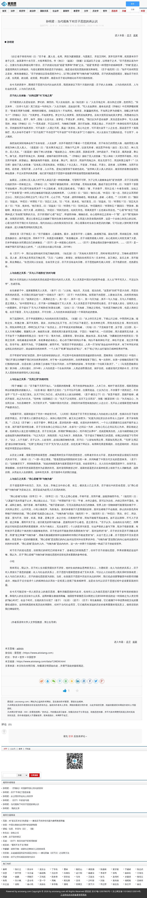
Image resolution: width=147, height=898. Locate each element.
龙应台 (42, 869)
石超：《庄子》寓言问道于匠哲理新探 (20, 840)
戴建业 (91, 873)
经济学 (22, 10)
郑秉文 (79, 884)
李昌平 (103, 873)
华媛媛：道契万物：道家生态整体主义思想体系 (24, 848)
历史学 (96, 10)
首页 (4, 10)
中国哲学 (31, 657)
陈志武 (140, 869)
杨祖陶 (42, 873)
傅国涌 (91, 869)
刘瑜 (102, 880)
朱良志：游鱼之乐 (11, 832)
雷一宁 (42, 880)
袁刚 (17, 884)
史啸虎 (128, 876)
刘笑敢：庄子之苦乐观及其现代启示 (19, 857)
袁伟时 (116, 876)
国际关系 (44, 10)
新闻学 (66, 10)
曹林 (66, 869)
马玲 (78, 876)
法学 (13, 10)
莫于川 (91, 884)
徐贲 (5, 873)
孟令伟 (30, 880)
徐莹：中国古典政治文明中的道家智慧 (20, 824)
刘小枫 (18, 880)
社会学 (56, 10)
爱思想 (9, 4)
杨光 (139, 884)
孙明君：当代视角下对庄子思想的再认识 (21, 804)
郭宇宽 (18, 873)
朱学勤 (55, 884)
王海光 (140, 873)
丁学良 (55, 869)
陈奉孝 (55, 876)
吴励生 (42, 884)
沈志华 (55, 873)
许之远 (6, 884)
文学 (86, 10)
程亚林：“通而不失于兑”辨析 (15, 844)
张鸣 (115, 873)
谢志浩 (116, 884)
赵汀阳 (79, 873)
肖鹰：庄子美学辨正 (12, 836)
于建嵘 (128, 869)
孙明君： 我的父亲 (11, 808)
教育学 (77, 10)
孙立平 (128, 884)
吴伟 (78, 880)
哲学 (105, 10)
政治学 (33, 10)
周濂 (5, 876)
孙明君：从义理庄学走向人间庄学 (18, 796)
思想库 (115, 10)
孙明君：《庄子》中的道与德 (16, 800)
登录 (70, 736)
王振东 (91, 876)
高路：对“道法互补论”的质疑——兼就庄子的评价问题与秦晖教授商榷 (34, 820)
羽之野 (103, 884)
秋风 (5, 880)
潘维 (66, 884)
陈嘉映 (103, 869)
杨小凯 (30, 884)
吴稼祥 (140, 880)
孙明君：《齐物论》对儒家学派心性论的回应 (23, 788)
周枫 (54, 880)
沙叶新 (91, 880)
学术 (15, 657)
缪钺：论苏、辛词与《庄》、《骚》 (19, 828)
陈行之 (18, 869)
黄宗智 (116, 869)
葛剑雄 (116, 880)
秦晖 (5, 869)
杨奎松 (128, 873)
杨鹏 (17, 876)
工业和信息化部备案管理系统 (73, 894)
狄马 (102, 876)
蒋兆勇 (67, 880)
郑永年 (30, 869)
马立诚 (30, 873)
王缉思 (42, 876)
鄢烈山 (79, 869)
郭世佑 (67, 876)
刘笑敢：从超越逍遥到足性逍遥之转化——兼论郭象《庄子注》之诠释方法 (36, 852)
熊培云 (140, 876)
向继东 (67, 873)
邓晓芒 (30, 876)
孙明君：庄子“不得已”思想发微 (16, 792)
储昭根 (128, 880)
